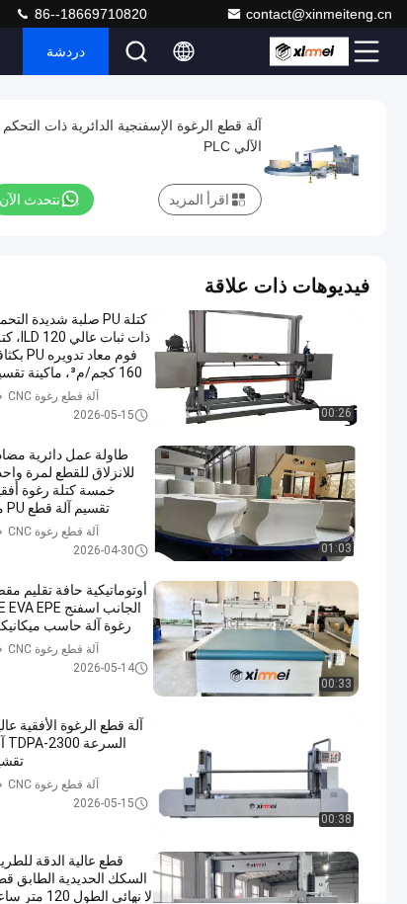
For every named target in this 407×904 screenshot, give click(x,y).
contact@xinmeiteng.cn (319, 14)
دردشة (65, 51)
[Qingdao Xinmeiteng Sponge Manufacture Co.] (309, 51)
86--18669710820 (89, 14)
